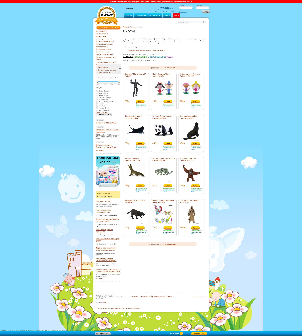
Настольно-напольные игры (105, 57)
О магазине (128, 15)
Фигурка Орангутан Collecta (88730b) (188, 159)
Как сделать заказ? (141, 15)
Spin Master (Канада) (105, 97)
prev (100, 185)
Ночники (99, 60)
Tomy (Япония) (103, 99)
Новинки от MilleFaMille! (106, 123)
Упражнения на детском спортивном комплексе (105, 249)
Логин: (182, 5)
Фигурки (99, 65)
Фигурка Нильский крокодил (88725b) (133, 159)
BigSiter (104, 302)
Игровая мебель (101, 34)
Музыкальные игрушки (103, 49)
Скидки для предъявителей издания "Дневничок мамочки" (147, 50)
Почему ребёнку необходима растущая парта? (107, 220)
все (165, 68)
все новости (100, 150)
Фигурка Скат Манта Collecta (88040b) (133, 117)
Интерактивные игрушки (104, 44)
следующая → (172, 68)
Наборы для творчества (104, 54)
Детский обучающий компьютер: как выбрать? (106, 260)
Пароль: (200, 5)
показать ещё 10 (101, 112)
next (115, 185)
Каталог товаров (107, 27)
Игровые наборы (101, 36)
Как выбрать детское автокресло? (104, 231)
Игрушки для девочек (103, 39)
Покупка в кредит (103, 201)
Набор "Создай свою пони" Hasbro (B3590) (163, 201)
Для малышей (100, 31)
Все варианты (128, 56)
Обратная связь (104, 333)
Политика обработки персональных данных (126, 308)
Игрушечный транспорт (104, 41)
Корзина (176, 15)
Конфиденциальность (104, 308)
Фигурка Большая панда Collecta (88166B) (162, 117)
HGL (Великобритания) (106, 101)
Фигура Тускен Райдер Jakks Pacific (189, 201)
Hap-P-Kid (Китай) (104, 110)
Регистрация (183, 12)
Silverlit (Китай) (103, 106)
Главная (125, 27)
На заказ (170, 56)
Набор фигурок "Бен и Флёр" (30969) (161, 75)
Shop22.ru (106, 15)
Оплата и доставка (155, 15)
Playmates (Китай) (104, 108)
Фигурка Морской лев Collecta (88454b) (189, 117)
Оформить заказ (199, 333)
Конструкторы (101, 47)
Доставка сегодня (141, 56)
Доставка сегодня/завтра (157, 56)
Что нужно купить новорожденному (103, 211)
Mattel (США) (103, 104)
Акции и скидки (103, 193)
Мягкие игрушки (101, 52)
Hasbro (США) (103, 93)
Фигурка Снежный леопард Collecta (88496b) (163, 159)
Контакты (167, 15)
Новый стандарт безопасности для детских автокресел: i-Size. (108, 270)
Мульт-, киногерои (104, 72)
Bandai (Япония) (103, 95)
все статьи (99, 278)
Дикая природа (103, 67)
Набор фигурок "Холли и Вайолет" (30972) (190, 75)
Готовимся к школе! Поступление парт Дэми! (106, 146)
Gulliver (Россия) (104, 91)
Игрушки (133, 27)
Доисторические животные (107, 70)
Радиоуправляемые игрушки (105, 62)
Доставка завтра (140, 104)
